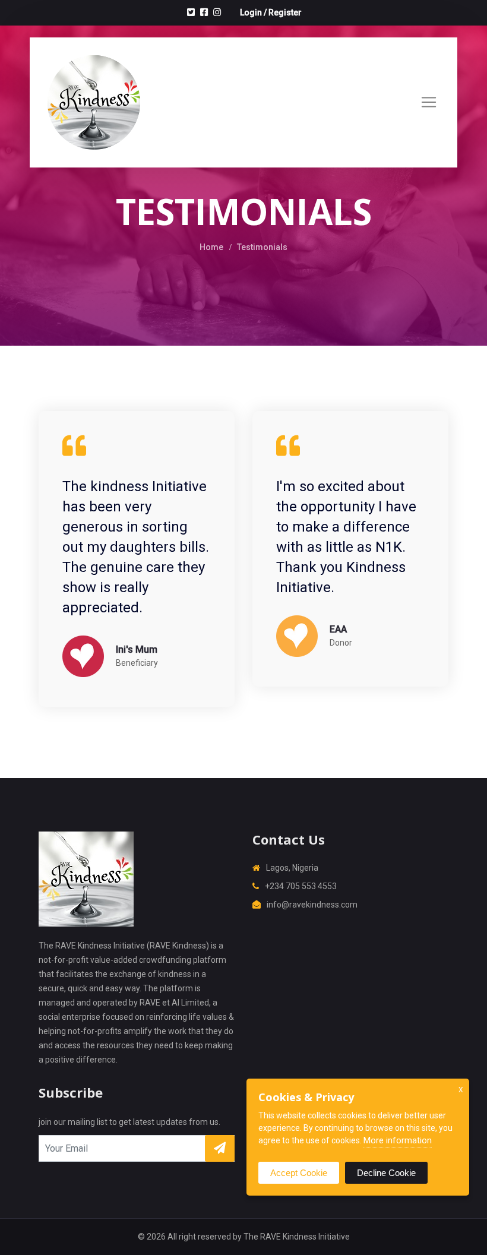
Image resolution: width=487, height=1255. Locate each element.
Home (211, 247)
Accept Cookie (298, 1173)
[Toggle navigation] (428, 102)
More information (397, 1140)
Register (285, 12)
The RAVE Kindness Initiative (297, 1236)
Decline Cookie (386, 1173)
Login (251, 12)
